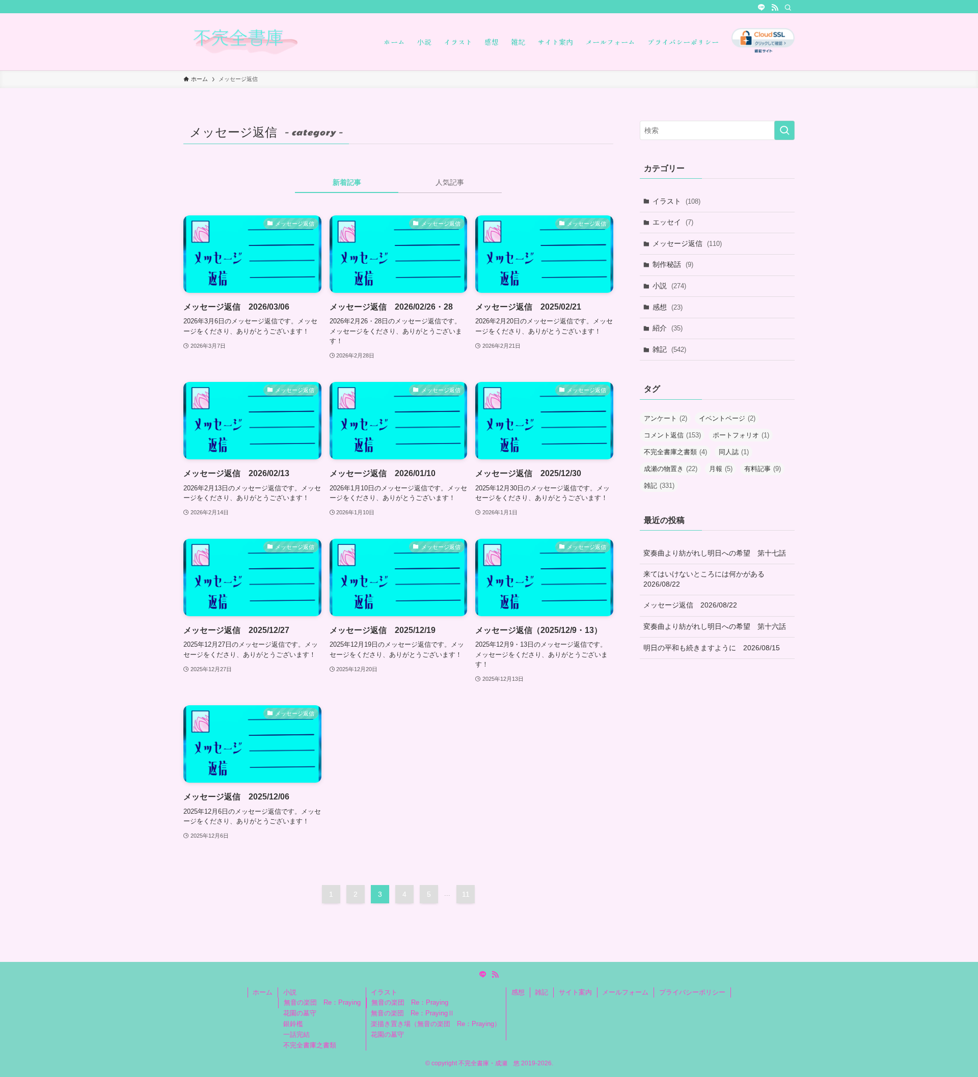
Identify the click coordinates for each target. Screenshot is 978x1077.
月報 (720, 469)
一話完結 (296, 1034)
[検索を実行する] (784, 130)
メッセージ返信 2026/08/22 (690, 605)
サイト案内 (575, 992)
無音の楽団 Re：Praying (322, 1002)
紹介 (668, 328)
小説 (669, 286)
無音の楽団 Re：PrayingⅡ (412, 1013)
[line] (761, 7)
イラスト (676, 201)
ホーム (263, 992)
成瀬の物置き (670, 469)
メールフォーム (625, 992)
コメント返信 (672, 435)
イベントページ (727, 418)
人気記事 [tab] (450, 182)
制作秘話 (673, 264)
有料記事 (762, 469)
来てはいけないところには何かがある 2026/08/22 (707, 579)
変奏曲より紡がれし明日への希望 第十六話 (714, 626)
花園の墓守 (299, 1013)
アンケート (665, 418)
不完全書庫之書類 (675, 452)
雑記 (669, 349)
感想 (668, 307)
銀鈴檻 (293, 1024)
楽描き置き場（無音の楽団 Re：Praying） (436, 1024)
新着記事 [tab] (347, 182)
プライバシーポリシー (692, 992)
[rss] (774, 7)
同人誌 (734, 452)
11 (466, 894)
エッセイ (673, 222)
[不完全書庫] (270, 41)
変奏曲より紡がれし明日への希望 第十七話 (714, 553)
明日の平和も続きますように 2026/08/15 (711, 648)
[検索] (788, 7)
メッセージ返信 (687, 243)
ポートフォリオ (741, 435)
